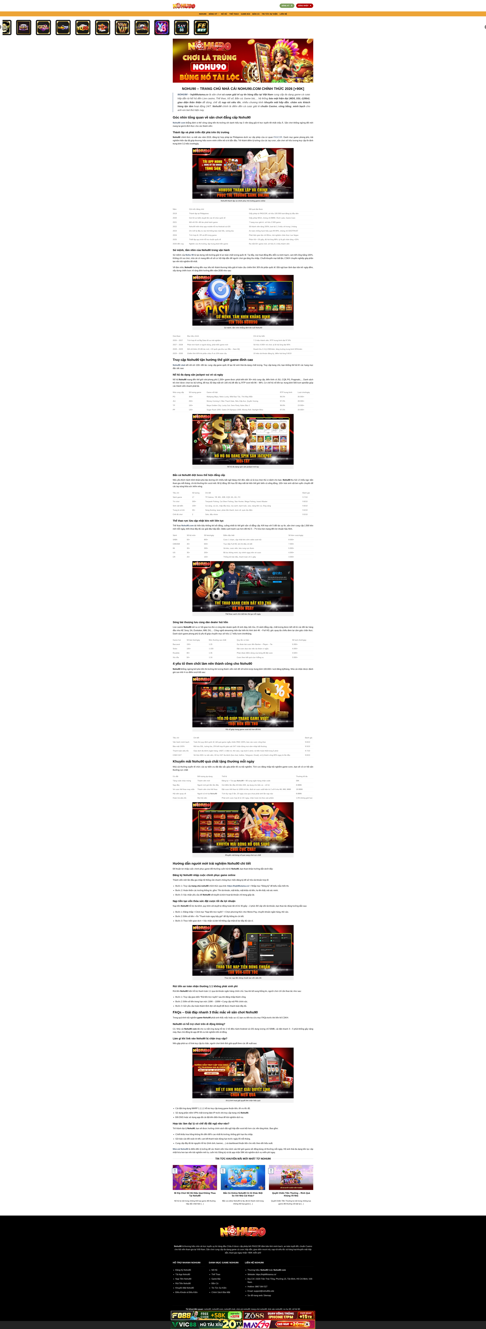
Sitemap (267, 1295)
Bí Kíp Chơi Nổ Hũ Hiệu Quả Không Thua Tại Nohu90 (195, 1194)
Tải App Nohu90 (182, 1274)
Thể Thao (215, 1274)
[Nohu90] (185, 5)
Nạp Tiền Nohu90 (183, 1279)
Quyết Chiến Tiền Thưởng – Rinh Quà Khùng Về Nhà (291, 1194)
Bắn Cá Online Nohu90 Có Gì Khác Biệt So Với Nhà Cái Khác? (243, 1194)
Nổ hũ (224, 14)
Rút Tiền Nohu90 (183, 1283)
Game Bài (215, 1279)
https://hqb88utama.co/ (266, 1274)
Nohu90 (203, 14)
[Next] (307, 60)
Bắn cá (255, 14)
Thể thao (234, 14)
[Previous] (178, 60)
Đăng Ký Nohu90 (183, 1270)
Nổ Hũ (214, 1270)
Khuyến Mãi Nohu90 (184, 1288)
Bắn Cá (214, 1283)
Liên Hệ (283, 14)
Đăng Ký (213, 14)
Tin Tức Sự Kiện (218, 1288)
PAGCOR (278, 137)
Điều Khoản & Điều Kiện (186, 1292)
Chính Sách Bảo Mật (220, 1292)
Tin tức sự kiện (269, 14)
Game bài (245, 14)
